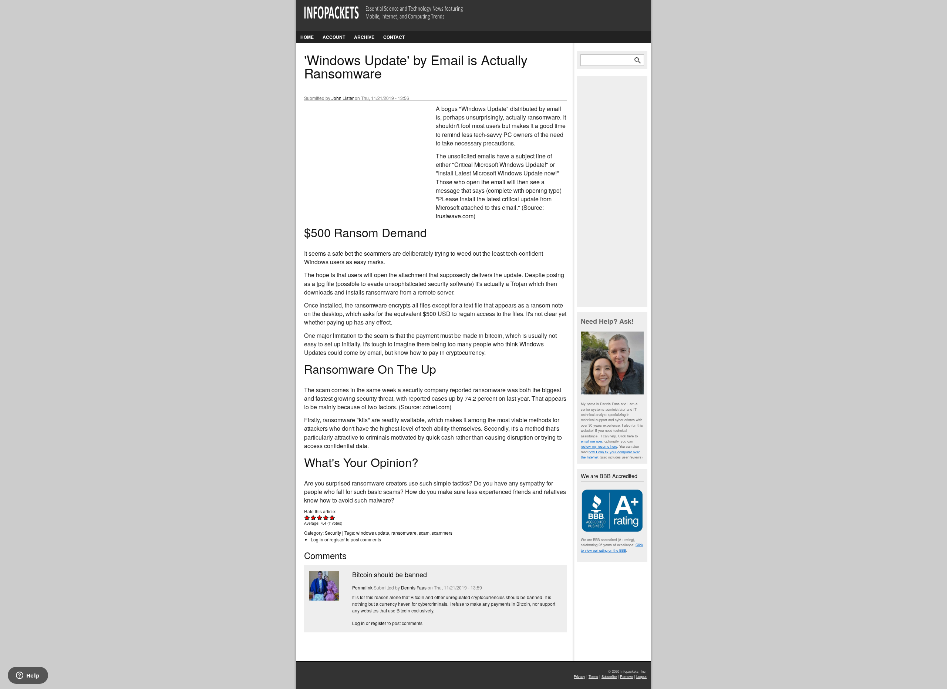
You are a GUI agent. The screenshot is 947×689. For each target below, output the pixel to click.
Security (333, 533)
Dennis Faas (414, 587)
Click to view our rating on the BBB (612, 547)
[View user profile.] (323, 598)
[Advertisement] (359, 153)
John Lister (342, 98)
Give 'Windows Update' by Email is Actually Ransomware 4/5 (326, 517)
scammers (442, 533)
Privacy (579, 676)
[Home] (394, 17)
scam (424, 533)
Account (334, 37)
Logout (641, 676)
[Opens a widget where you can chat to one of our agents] (27, 676)
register (337, 539)
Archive (364, 37)
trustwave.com (455, 216)
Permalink (362, 587)
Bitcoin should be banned (389, 574)
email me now (591, 441)
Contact (394, 37)
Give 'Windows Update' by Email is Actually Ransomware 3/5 (320, 517)
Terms (593, 676)
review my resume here (599, 446)
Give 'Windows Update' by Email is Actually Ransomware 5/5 (332, 517)
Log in (317, 539)
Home (307, 37)
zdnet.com (435, 407)
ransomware (404, 533)
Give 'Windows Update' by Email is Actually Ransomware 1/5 (307, 517)
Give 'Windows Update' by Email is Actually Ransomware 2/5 (313, 517)
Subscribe (609, 676)
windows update (372, 533)
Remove (626, 676)
